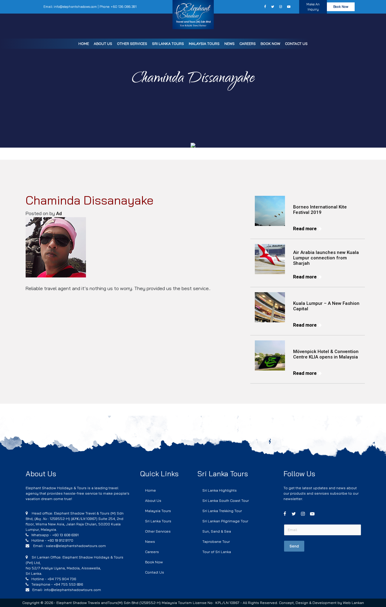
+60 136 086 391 (124, 7)
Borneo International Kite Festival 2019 (320, 209)
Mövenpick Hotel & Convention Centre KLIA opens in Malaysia (326, 354)
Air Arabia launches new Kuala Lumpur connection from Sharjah (326, 258)
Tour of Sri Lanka (216, 551)
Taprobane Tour (216, 541)
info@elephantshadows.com (75, 7)
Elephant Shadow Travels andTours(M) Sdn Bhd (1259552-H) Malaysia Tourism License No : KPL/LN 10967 (148, 602)
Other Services (132, 43)
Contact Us (296, 43)
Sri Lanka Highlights (219, 490)
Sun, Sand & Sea (216, 531)
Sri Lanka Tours (168, 43)
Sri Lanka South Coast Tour (225, 500)
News (229, 43)
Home (83, 43)
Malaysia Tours (204, 43)
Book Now (270, 43)
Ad (59, 213)
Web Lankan (353, 602)
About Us (103, 43)
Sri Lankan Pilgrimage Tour (225, 521)
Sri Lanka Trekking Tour (222, 510)
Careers (247, 43)
